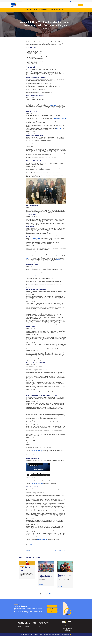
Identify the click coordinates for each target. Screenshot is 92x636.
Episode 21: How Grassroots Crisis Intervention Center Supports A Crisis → (57, 549)
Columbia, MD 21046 (67, 630)
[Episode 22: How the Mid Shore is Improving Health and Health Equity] (65, 566)
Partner (45, 623)
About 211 (41, 623)
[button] (72, 1)
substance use (51, 105)
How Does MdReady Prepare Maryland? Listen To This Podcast (26, 569)
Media (65, 4)
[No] (90, 634)
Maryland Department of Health (59, 118)
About (69, 4)
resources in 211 (59, 259)
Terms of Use (49, 632)
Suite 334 (67, 629)
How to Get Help (27, 623)
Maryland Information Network (58, 119)
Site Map (59, 632)
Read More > (41, 584)
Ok (70, 634)
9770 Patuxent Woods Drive (67, 628)
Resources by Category (28, 626)
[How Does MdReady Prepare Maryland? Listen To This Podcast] (27, 563)
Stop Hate (19, 626)
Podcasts (32, 544)
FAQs (40, 626)
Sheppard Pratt (59, 128)
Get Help (55, 4)
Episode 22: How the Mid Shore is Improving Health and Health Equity (65, 575)
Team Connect (20, 623)
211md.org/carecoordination (37, 450)
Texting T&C (55, 632)
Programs (60, 4)
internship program (36, 238)
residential (28, 258)
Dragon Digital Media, (41, 539)
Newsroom (34, 623)
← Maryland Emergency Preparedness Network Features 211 (35, 549)
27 (47, 593)
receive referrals (31, 275)
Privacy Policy (43, 632)
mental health (56, 105)
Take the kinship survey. (46, 10)
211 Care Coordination (32, 102)
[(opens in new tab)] (67, 622)
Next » (50, 593)
